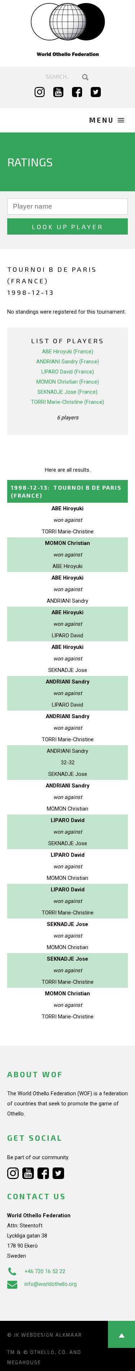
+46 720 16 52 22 (44, 1271)
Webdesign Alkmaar (51, 1335)
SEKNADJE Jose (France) (67, 392)
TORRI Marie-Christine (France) (67, 402)
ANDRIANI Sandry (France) (67, 361)
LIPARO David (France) (67, 371)
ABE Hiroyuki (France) (67, 351)
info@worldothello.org (50, 1284)
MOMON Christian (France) (67, 382)
